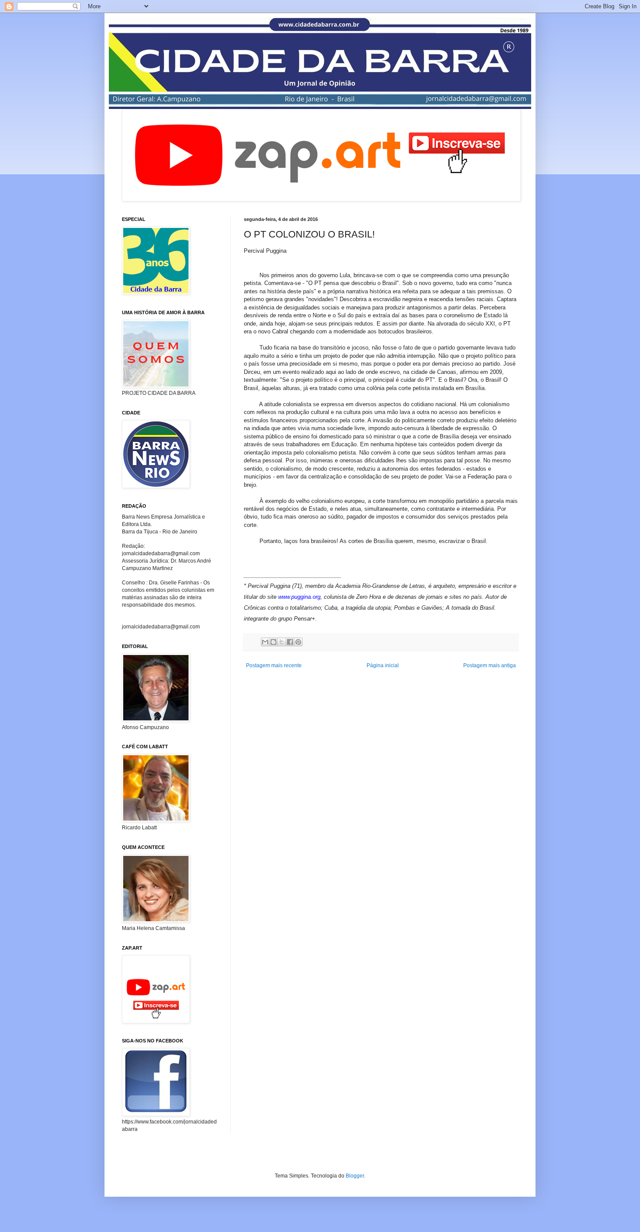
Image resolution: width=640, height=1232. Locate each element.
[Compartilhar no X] (281, 642)
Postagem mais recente (274, 665)
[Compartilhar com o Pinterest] (298, 642)
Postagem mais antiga (489, 665)
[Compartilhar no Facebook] (290, 642)
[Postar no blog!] (273, 642)
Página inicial (383, 665)
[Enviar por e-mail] (265, 642)
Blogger (355, 1176)
